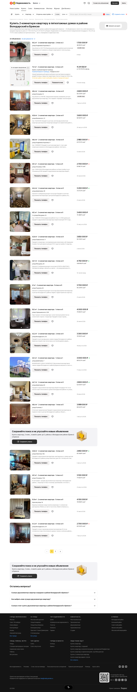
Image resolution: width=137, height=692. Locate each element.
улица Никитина (37, 454)
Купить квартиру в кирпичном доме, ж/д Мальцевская (86, 652)
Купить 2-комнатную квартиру (79, 654)
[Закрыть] (126, 14)
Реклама (26, 666)
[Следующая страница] (60, 551)
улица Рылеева (36, 407)
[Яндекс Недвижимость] (20, 3)
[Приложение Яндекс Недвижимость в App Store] (116, 680)
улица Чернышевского (39, 312)
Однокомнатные (75, 627)
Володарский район (117, 619)
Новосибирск (14, 625)
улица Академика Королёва (40, 45)
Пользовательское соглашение (56, 666)
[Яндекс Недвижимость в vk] (120, 667)
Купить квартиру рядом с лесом (80, 657)
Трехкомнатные (75, 622)
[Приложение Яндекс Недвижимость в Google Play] (119, 680)
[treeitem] (15, 8)
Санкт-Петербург (15, 622)
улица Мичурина (37, 264)
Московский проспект (37, 619)
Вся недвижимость (15, 666)
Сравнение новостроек (17, 649)
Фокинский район (117, 627)
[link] (124, 3)
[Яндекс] (124, 688)
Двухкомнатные (75, 625)
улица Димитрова (37, 191)
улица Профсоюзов (38, 239)
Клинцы (52, 643)
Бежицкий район (117, 622)
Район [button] (108, 14)
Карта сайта (96, 666)
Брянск (34, 70)
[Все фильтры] (12, 14)
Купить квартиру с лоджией (79, 646)
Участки (52, 625)
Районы (12, 652)
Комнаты (53, 627)
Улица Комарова (36, 622)
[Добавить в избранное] (52, 54)
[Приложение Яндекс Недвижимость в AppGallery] (122, 680)
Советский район (117, 625)
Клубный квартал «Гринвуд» (40, 71)
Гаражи (52, 630)
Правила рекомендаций (75, 666)
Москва (12, 619)
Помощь (87, 666)
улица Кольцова (37, 94)
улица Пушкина (36, 288)
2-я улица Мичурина (38, 215)
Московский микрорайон (119, 630)
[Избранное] (84, 3)
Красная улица (36, 502)
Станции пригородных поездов (19, 646)
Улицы (12, 643)
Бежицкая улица (35, 627)
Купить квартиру (75, 643)
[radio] (55, 551)
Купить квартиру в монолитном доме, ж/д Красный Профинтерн (90, 649)
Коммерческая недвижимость (59, 622)
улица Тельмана (37, 167)
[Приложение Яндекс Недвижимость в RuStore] (126, 680)
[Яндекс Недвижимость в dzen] (123, 667)
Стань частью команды (38, 666)
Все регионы (14, 654)
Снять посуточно (36, 646)
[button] (88, 3)
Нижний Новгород (15, 633)
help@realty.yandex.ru (46, 678)
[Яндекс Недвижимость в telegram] (126, 667)
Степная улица (35, 633)
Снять (32, 643)
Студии (72, 630)
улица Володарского (38, 336)
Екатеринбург (14, 627)
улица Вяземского (37, 118)
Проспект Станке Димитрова (39, 630)
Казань (12, 630)
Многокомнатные (75, 619)
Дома (51, 619)
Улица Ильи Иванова (37, 625)
